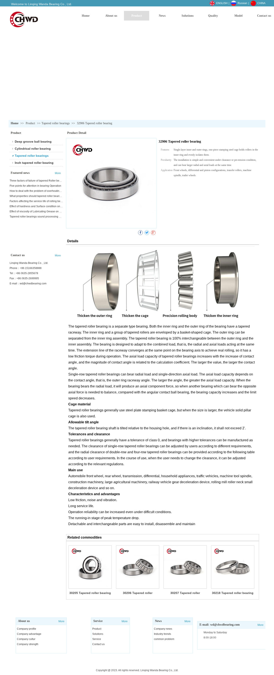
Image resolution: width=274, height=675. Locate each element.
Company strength (27, 644)
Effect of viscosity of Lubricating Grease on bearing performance (36, 211)
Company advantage (29, 633)
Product (31, 123)
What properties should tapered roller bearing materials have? (36, 196)
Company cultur (26, 639)
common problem (164, 639)
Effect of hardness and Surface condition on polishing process (36, 206)
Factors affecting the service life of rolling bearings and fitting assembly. (36, 201)
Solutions (97, 633)
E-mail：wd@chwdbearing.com (28, 283)
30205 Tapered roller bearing (90, 593)
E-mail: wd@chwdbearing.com (220, 624)
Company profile (26, 628)
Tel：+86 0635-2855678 (24, 273)
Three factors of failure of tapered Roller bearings (36, 180)
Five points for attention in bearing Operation (35, 185)
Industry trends (162, 633)
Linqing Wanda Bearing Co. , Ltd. (29, 262)
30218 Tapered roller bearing (232, 593)
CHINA (261, 3)
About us (24, 621)
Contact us (98, 644)
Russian (242, 3)
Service (98, 621)
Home (14, 123)
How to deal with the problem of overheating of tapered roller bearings (36, 190)
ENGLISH (222, 3)
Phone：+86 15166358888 (26, 268)
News (158, 621)
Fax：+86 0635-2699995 (24, 278)
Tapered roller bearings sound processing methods (36, 216)
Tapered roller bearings (56, 123)
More (61, 621)
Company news (163, 628)
